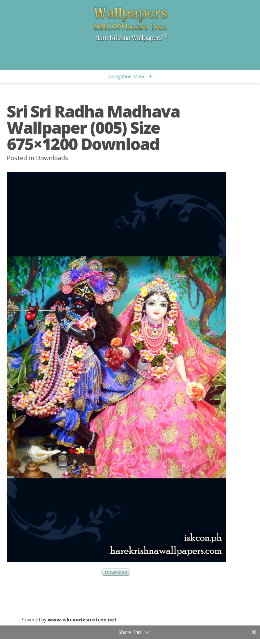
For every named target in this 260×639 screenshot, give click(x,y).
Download (116, 572)
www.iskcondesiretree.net (82, 619)
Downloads (52, 158)
